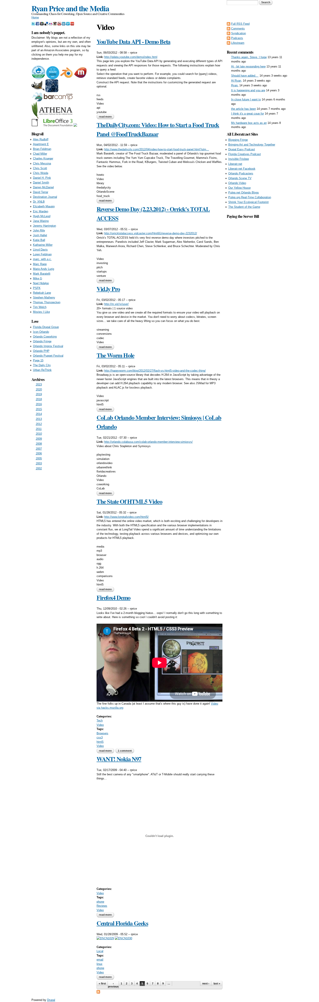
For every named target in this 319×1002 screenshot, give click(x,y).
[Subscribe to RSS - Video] (98, 991)
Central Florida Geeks (122, 923)
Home (35, 17)
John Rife (39, 230)
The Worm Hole (115, 355)
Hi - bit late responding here (248, 66)
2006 (39, 453)
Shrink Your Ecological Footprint (248, 202)
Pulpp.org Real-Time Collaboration (249, 197)
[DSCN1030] (123, 938)
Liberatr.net (235, 164)
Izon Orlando (41, 331)
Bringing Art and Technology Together (251, 144)
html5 (100, 741)
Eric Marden (40, 211)
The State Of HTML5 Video (129, 501)
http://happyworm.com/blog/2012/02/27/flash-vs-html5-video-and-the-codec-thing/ (155, 370)
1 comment (125, 750)
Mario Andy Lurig (43, 269)
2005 (39, 458)
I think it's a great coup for (247, 113)
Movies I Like (41, 311)
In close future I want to (246, 99)
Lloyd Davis (40, 249)
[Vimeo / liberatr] (68, 23)
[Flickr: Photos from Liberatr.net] (51, 23)
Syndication (238, 33)
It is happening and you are (248, 90)
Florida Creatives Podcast (244, 154)
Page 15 (38, 360)
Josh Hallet (40, 235)
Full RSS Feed (240, 23)
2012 (39, 424)
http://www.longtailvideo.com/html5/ (126, 516)
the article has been (243, 108)
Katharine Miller (43, 244)
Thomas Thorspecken (46, 302)
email (100, 959)
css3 (100, 737)
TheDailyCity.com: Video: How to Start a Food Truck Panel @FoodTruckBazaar (158, 129)
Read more (106, 116)
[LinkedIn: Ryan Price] (64, 23)
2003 (39, 463)
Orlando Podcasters (240, 173)
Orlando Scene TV (240, 178)
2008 (39, 443)
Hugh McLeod (41, 216)
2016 (39, 404)
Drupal (51, 1000)
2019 (39, 394)
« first (102, 983)
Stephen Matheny (44, 297)
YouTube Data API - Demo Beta (133, 41)
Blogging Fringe (238, 139)
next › (205, 983)
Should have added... (245, 75)
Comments (238, 28)
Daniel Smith (41, 182)
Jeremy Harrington (44, 225)
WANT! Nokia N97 (119, 758)
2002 (39, 468)
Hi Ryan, (236, 80)
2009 (39, 438)
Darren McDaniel (43, 187)
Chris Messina (42, 163)
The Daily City (42, 365)
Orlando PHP (41, 351)
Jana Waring (41, 221)
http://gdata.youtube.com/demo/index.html (130, 57)
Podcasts (237, 38)
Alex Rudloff (40, 139)
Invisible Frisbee (238, 159)
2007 (39, 448)
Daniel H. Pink (42, 177)
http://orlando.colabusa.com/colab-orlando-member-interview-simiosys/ (148, 441)
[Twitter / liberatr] (33, 23)
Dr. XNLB (39, 201)
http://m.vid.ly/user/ (116, 304)
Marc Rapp (40, 264)
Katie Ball (39, 240)
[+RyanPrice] (42, 23)
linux (99, 964)
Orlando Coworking (45, 336)
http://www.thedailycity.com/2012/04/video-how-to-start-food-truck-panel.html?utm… (156, 149)
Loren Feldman (42, 254)
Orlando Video (237, 183)
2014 (39, 414)
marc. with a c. (42, 259)
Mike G (37, 278)
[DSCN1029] (105, 938)
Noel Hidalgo (41, 283)
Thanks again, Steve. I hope (249, 57)
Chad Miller (40, 153)
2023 (39, 384)
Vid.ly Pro (108, 288)
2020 (39, 389)
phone (100, 901)
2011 (39, 429)
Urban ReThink (42, 370)
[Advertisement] (257, 284)
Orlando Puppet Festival (48, 355)
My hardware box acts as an (249, 123)
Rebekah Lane (42, 292)
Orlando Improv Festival (48, 346)
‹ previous (113, 985)
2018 (39, 399)
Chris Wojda (40, 173)
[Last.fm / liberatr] (72, 23)
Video (100, 724)
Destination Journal (45, 196)
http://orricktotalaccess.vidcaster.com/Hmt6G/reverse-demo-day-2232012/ (150, 233)
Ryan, (234, 85)
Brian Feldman (42, 149)
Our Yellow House (239, 187)
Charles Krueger (43, 158)
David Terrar (40, 192)
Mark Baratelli (41, 273)
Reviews (102, 905)
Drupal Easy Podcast (241, 149)
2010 (39, 433)
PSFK (37, 288)
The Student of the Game (244, 206)
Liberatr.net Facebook (241, 168)
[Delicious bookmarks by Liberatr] (46, 23)
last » (217, 983)
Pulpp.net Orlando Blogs (243, 192)
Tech (100, 720)
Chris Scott (40, 168)
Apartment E (41, 144)
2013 (39, 419)
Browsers (102, 733)
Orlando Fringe (42, 341)
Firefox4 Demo (113, 597)
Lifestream (237, 42)
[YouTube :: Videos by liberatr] (60, 23)
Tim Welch (39, 307)
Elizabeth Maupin (44, 206)
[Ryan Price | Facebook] (38, 23)
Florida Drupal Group (46, 327)
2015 (39, 409)
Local (100, 951)
